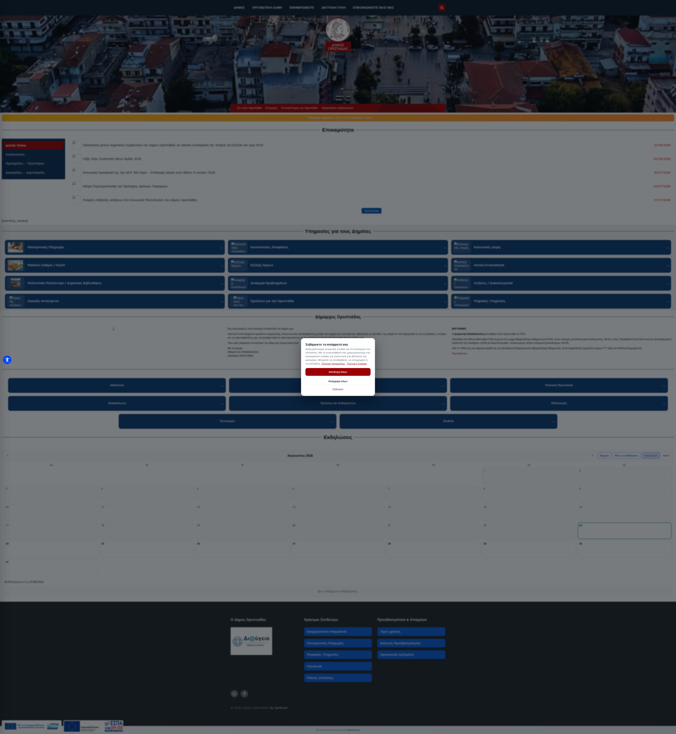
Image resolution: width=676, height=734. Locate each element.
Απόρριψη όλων (338, 381)
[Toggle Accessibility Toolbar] (7, 359)
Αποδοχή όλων (338, 371)
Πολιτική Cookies (357, 363)
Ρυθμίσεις (338, 389)
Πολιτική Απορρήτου (333, 363)
